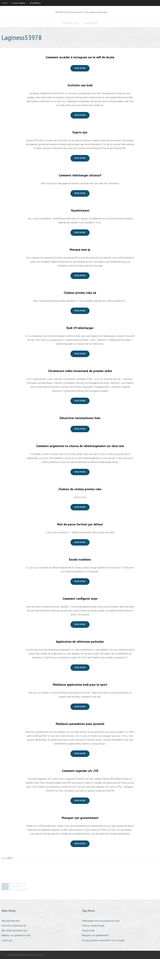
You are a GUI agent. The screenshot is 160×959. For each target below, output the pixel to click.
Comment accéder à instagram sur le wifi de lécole (80, 57)
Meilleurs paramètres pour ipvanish (80, 724)
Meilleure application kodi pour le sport (80, 685)
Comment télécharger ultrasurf (80, 175)
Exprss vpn (80, 132)
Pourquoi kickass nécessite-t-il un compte (103, 940)
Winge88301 (35, 3)
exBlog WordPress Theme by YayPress (25, 955)
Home (5, 3)
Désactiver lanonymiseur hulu (80, 418)
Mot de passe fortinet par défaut (80, 524)
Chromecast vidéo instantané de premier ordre (80, 371)
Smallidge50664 (70, 23)
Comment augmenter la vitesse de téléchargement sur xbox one (80, 446)
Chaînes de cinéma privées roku (80, 489)
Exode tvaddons (80, 559)
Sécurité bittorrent (11, 921)
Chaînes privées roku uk (80, 293)
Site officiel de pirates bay (14, 930)
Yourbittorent (80, 210)
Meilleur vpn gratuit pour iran (16, 935)
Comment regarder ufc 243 (80, 771)
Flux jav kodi (88, 930)
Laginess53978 (90, 23)
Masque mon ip (80, 250)
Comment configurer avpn (80, 599)
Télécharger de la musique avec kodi (100, 921)
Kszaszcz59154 (18, 3)
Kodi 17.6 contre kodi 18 (14, 925)
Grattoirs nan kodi (80, 85)
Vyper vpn (7, 940)
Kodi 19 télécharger (80, 328)
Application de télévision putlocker (80, 642)
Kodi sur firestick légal (93, 925)
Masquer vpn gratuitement (80, 818)
